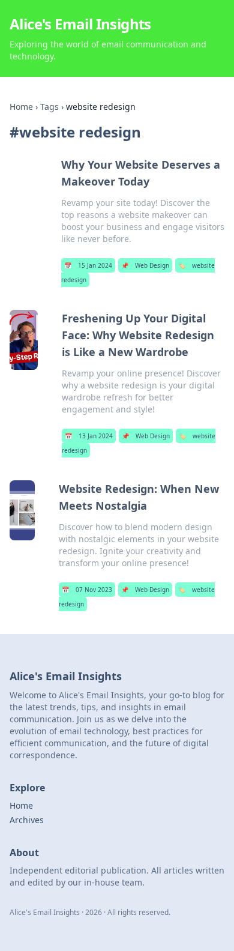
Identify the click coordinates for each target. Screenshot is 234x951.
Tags (49, 106)
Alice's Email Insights (80, 24)
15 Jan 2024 (88, 265)
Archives (27, 820)
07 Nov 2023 (87, 589)
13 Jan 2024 (89, 436)
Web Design (145, 265)
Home (21, 106)
